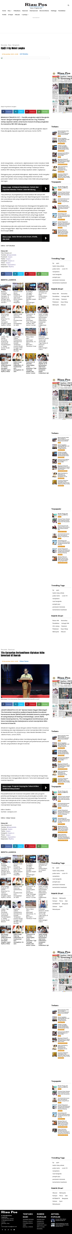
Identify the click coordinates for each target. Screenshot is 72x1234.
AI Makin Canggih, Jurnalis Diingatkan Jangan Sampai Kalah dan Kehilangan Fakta (31, 298)
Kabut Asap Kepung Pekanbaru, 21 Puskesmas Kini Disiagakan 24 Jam (18, 319)
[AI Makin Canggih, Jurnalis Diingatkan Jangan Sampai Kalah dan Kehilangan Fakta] (30, 286)
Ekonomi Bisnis (62, 211)
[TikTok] (8, 1230)
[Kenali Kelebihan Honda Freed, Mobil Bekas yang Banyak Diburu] (53, 1225)
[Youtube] (61, 123)
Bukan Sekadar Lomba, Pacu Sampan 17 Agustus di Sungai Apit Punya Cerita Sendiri (6, 297)
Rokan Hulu (61, 219)
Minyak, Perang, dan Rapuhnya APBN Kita (63, 187)
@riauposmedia (11, 255)
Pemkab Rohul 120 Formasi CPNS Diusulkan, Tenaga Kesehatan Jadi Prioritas (64, 542)
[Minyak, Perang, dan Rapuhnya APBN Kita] (54, 188)
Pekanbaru (61, 150)
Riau (9, 45)
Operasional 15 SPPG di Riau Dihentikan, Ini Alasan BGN (43, 295)
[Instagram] (55, 123)
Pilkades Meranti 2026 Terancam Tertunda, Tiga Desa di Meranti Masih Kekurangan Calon (44, 343)
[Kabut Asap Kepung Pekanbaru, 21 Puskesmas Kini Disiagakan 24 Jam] (18, 309)
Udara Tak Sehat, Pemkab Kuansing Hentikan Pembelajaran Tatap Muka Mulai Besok (5, 343)
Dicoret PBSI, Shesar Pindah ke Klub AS (61, 1219)
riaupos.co (11, 261)
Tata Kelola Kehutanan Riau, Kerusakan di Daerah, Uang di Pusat (63, 200)
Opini (59, 189)
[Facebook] (52, 123)
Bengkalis (15, 45)
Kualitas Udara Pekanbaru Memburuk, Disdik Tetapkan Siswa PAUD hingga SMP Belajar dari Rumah (18, 344)
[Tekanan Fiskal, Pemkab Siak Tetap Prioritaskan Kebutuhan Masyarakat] (54, 193)
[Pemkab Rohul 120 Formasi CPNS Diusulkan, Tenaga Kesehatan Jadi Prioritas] (54, 215)
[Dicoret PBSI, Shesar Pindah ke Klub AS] (53, 1220)
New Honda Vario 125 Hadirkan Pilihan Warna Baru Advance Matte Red (63, 527)
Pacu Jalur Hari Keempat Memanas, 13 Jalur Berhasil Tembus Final (31, 341)
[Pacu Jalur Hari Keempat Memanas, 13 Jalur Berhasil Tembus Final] (30, 332)
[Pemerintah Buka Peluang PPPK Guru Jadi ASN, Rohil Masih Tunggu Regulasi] (18, 286)
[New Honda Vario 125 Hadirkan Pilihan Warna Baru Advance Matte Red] (54, 207)
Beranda (4, 45)
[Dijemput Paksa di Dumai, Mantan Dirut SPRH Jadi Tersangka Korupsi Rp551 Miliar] (54, 231)
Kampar (60, 227)
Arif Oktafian (24, 54)
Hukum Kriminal (62, 164)
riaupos (10, 257)
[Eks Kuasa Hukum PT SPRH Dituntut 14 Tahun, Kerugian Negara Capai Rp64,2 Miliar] (5, 309)
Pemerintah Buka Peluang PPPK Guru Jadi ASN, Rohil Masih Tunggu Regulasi (18, 297)
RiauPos (11, 266)
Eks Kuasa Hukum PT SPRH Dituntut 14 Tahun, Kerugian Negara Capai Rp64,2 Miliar (6, 319)
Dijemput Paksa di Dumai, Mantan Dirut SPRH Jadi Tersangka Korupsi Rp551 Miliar (63, 558)
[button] (68, 5)
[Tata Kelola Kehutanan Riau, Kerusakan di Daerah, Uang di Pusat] (54, 200)
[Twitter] (58, 123)
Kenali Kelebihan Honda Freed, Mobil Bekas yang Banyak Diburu (62, 1225)
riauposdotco (11, 264)
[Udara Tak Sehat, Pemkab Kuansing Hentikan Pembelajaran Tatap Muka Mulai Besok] (5, 332)
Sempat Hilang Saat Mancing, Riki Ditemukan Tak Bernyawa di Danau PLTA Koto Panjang (64, 550)
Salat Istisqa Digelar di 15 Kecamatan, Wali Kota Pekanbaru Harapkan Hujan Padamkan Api (43, 320)
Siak (59, 136)
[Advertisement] (25, 148)
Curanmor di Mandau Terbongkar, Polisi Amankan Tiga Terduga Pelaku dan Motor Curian (31, 319)
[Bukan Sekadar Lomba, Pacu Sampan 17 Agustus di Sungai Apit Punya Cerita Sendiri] (5, 286)
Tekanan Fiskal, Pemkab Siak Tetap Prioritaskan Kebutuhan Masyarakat (64, 193)
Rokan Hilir (61, 143)
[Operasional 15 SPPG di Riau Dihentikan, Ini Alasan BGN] (43, 286)
